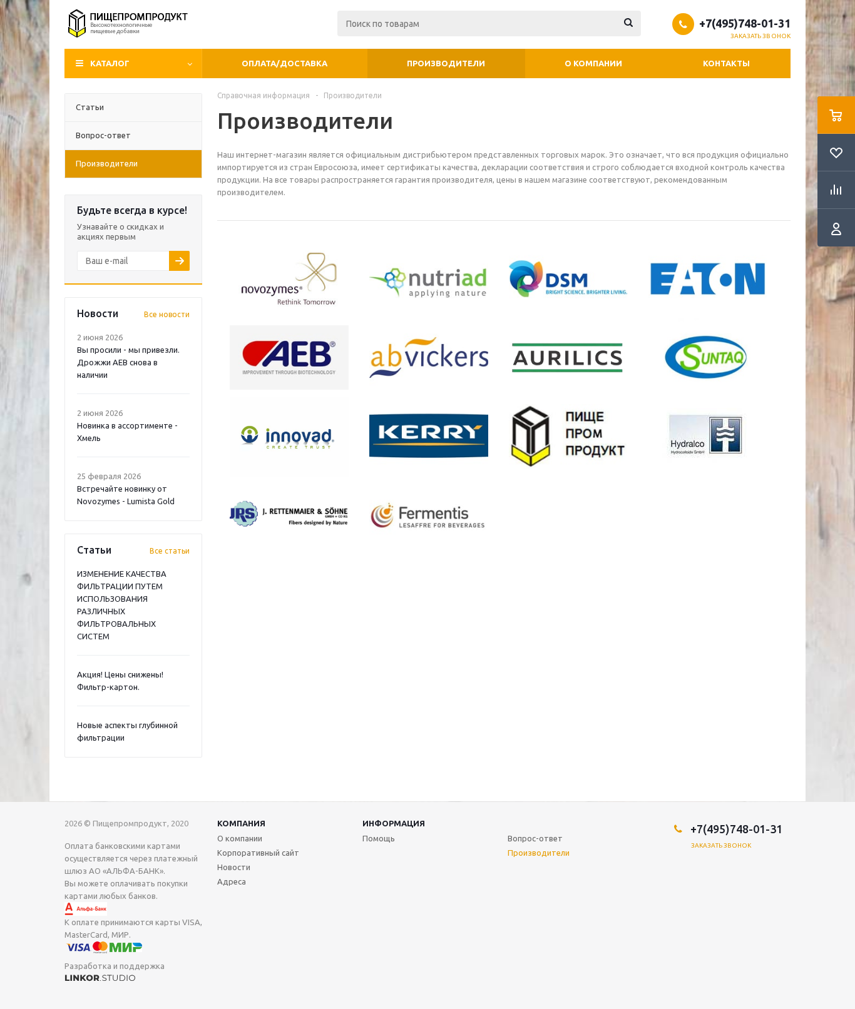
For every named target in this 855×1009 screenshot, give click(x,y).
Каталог (110, 63)
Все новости (167, 314)
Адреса (231, 881)
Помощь (378, 838)
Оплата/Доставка (284, 63)
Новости (233, 867)
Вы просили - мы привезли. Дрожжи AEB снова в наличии (128, 362)
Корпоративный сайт (258, 852)
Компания (241, 823)
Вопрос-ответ (535, 838)
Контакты (726, 63)
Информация (393, 823)
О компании (593, 63)
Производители (446, 63)
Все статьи (170, 551)
